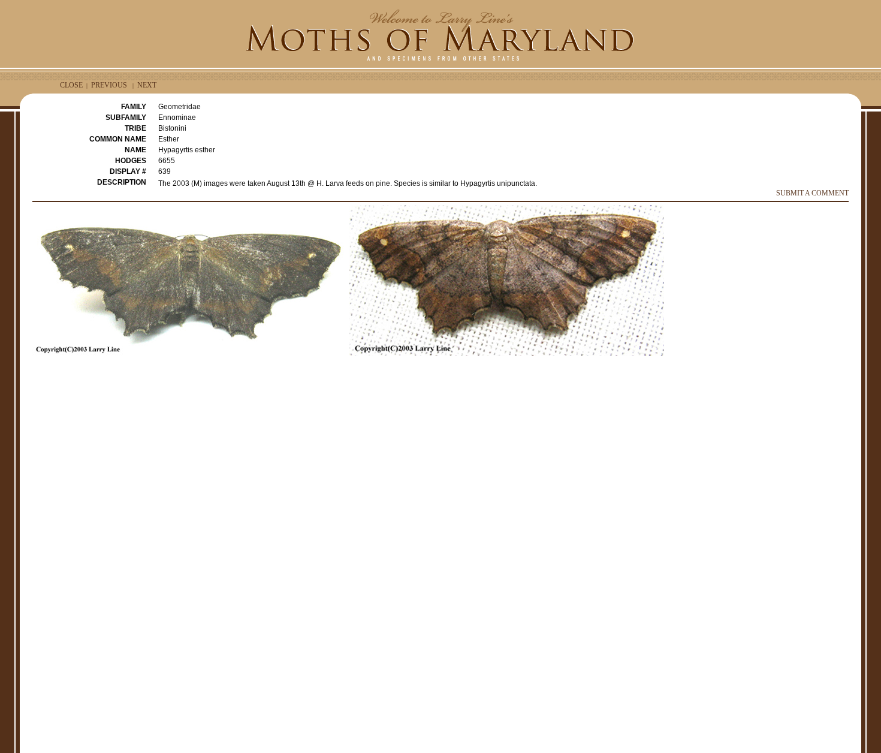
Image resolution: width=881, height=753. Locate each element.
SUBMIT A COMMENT (812, 193)
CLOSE (71, 85)
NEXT (146, 85)
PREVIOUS (109, 85)
